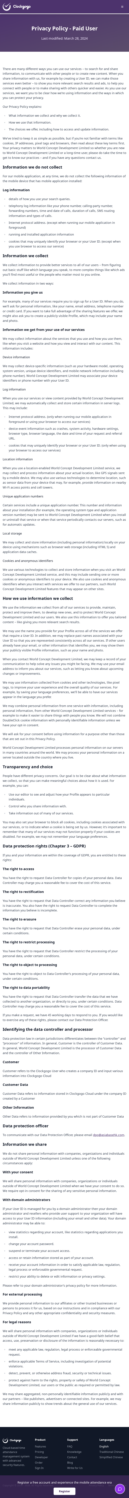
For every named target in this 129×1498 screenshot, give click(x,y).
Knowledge (74, 1452)
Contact (72, 1457)
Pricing (39, 1452)
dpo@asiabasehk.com (108, 1135)
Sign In (39, 1468)
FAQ (69, 1446)
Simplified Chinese (111, 1457)
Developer (41, 1457)
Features (40, 1446)
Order (39, 1462)
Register (64, 1491)
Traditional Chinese (111, 1452)
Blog (70, 1462)
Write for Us (75, 1468)
